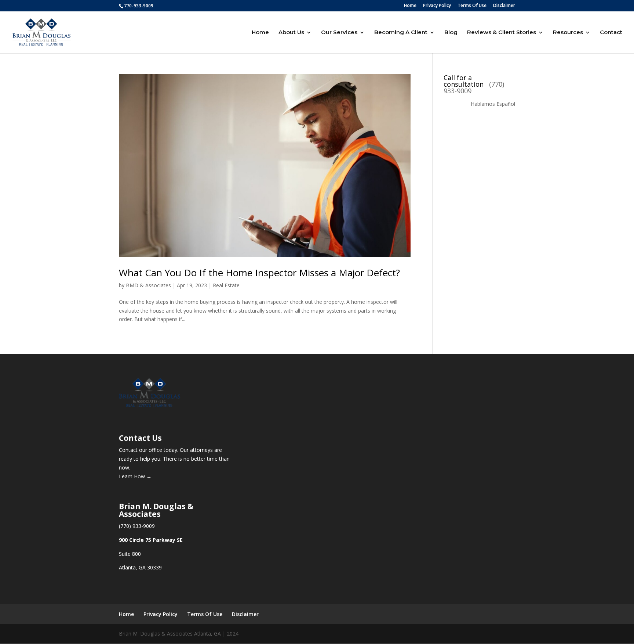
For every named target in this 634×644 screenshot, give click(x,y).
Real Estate (226, 285)
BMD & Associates (148, 285)
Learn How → (135, 476)
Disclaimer (504, 5)
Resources (568, 33)
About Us (291, 33)
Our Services (339, 33)
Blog (451, 33)
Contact (611, 33)
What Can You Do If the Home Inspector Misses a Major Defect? (259, 272)
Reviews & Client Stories (501, 33)
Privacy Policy (437, 5)
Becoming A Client (400, 33)
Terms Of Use (472, 5)
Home (410, 5)
